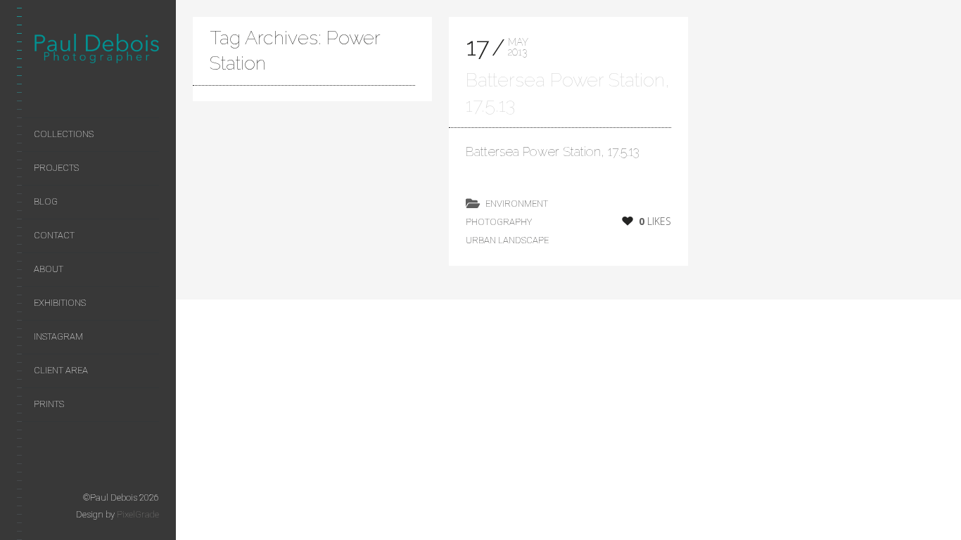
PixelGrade (138, 514)
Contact (54, 235)
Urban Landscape (507, 240)
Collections (64, 134)
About (48, 269)
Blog (46, 201)
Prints (49, 404)
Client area (61, 370)
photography (499, 222)
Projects (56, 167)
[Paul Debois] (96, 51)
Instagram (58, 336)
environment (516, 203)
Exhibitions (60, 302)
